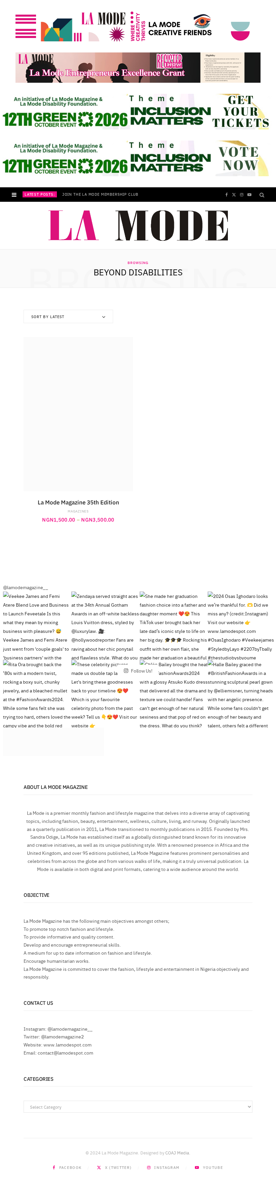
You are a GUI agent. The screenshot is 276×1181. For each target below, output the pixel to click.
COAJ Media (177, 1152)
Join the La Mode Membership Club (100, 194)
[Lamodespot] (138, 226)
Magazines (78, 511)
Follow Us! (141, 670)
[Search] (262, 194)
